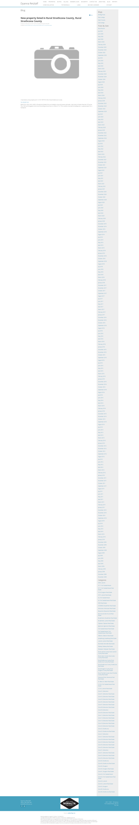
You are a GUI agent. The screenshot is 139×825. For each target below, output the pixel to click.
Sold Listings (101, 23)
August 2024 (101, 82)
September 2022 (102, 138)
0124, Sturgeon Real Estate (105, 592)
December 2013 (102, 414)
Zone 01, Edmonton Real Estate (106, 694)
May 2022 (100, 149)
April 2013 (100, 435)
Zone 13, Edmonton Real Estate (106, 718)
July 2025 (100, 58)
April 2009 (100, 563)
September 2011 (102, 486)
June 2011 (100, 494)
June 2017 (100, 301)
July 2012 (100, 459)
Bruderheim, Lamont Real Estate (106, 621)
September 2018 (102, 261)
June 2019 (100, 240)
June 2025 (100, 60)
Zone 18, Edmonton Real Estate (106, 723)
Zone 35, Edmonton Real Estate (106, 747)
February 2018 (102, 280)
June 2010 (100, 526)
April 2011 (100, 499)
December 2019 (102, 224)
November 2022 (102, 135)
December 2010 (102, 510)
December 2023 (102, 103)
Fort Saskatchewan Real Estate (106, 629)
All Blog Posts (101, 14)
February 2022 (102, 157)
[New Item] (102, 2)
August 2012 (101, 456)
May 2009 (100, 561)
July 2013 (100, 427)
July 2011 (100, 491)
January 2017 (101, 315)
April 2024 (100, 92)
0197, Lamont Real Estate (104, 595)
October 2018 (101, 258)
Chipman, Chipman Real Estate (106, 623)
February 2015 (102, 376)
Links (78, 5)
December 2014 (102, 381)
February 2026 (102, 44)
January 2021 (101, 189)
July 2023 (100, 114)
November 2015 (102, 352)
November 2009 (102, 545)
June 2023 (100, 117)
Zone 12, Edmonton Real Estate (106, 715)
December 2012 (102, 446)
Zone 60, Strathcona (103, 761)
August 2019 (101, 234)
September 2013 (102, 422)
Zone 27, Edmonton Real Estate (106, 737)
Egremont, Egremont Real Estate (106, 626)
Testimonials (65, 5)
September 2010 (102, 518)
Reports (114, 2)
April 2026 (100, 39)
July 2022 (100, 143)
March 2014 (101, 406)
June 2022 (100, 146)
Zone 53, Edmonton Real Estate (106, 755)
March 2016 (101, 341)
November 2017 (102, 288)
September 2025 (102, 55)
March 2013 (101, 438)
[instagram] (24, 806)
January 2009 (101, 571)
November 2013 (102, 416)
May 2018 (100, 272)
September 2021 (102, 167)
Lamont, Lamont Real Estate (105, 641)
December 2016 (102, 317)
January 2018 (101, 282)
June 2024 (100, 87)
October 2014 (101, 387)
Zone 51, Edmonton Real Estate (106, 753)
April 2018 (100, 274)
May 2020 (100, 210)
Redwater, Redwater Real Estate (106, 649)
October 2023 (101, 109)
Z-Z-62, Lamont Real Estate (105, 688)
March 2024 (101, 95)
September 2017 (102, 293)
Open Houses (101, 20)
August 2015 (101, 360)
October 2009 (101, 547)
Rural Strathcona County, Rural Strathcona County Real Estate (38, 25)
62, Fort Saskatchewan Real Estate (107, 600)
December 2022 (102, 133)
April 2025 (100, 66)
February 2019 (102, 250)
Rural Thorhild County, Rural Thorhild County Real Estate (107, 673)
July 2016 (100, 331)
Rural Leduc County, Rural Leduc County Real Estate (106, 656)
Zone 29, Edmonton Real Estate (106, 742)
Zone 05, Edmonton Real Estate (106, 702)
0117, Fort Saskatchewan (104, 585)
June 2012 (100, 462)
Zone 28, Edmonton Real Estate (106, 739)
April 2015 (100, 371)
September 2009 (102, 550)
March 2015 (101, 373)
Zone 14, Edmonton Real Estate (106, 720)
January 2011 (101, 507)
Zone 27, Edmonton (103, 734)
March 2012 (101, 470)
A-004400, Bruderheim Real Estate (107, 606)
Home (45, 2)
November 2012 (102, 448)
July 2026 (100, 31)
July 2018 (100, 266)
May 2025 (100, 63)
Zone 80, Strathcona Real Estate (106, 792)
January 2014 (101, 411)
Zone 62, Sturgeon (103, 786)
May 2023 (100, 119)
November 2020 (102, 194)
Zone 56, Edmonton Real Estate (106, 758)
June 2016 (100, 333)
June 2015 (100, 365)
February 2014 (102, 408)
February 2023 (102, 127)
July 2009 (100, 555)
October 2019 (101, 229)
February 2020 (102, 218)
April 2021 (100, 181)
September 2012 (102, 454)
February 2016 (102, 344)
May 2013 (100, 432)
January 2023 (101, 130)
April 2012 (100, 467)
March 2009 (101, 566)
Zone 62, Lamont (102, 781)
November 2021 (102, 162)
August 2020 (101, 202)
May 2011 (100, 497)
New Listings (101, 17)
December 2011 (102, 478)
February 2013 (102, 440)
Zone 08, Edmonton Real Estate (106, 707)
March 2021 (101, 183)
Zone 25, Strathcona (103, 728)
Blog (108, 2)
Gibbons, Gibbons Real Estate (105, 635)
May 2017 (100, 304)
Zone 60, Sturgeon (103, 766)
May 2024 (100, 90)
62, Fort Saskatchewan (104, 598)
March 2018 (101, 277)
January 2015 (101, 379)
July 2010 (100, 523)
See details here (25, 102)
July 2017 (100, 299)
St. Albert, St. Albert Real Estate (106, 681)
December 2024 (102, 74)
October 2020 (101, 197)
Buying (59, 2)
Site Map (109, 5)
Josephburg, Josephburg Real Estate (107, 638)
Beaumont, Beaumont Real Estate (107, 611)
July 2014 (100, 395)
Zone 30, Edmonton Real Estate (106, 745)
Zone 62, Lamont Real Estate (105, 784)
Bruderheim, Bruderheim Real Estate (107, 618)
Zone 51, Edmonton (103, 750)
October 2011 (101, 483)
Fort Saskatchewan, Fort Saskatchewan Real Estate (105, 632)
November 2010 (102, 513)
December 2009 (102, 542)
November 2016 (102, 320)
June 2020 (100, 208)
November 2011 (102, 480)
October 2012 (101, 451)
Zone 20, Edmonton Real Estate (106, 726)
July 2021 (100, 173)
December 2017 (102, 285)
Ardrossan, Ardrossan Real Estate (107, 608)
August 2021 (101, 170)
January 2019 (101, 253)
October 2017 (101, 290)
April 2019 (100, 245)
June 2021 (100, 175)
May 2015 (100, 368)
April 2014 (100, 403)
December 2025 (102, 47)
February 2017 (102, 312)
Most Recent (101, 28)
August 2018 (101, 264)
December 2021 (102, 159)
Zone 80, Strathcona (103, 789)
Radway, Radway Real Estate (105, 646)
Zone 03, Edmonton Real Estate (106, 699)
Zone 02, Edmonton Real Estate (106, 696)
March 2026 (101, 42)
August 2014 (101, 392)
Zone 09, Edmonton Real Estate (106, 712)
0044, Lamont (101, 583)
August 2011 (101, 488)
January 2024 (101, 101)
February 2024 (102, 98)
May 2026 (100, 36)
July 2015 (100, 363)
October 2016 (101, 323)
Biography (84, 2)
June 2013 (100, 430)
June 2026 (100, 34)
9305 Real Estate (102, 603)
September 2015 (102, 357)
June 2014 (100, 398)
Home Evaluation (48, 5)
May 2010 (100, 529)
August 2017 (101, 296)
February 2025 (102, 71)
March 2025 (101, 68)
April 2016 (100, 339)
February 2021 (102, 186)
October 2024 (101, 79)
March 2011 (101, 502)
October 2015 (101, 355)
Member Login (74, 2)
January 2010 (101, 539)
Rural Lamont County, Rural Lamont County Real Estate (107, 652)
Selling (65, 2)
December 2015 (102, 349)
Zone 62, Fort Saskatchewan (105, 774)
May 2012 (100, 464)
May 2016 (100, 336)
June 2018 (100, 269)
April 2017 (100, 307)
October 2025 (101, 52)
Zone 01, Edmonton (103, 691)
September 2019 (102, 232)
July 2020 (100, 205)
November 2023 (102, 106)
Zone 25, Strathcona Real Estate (106, 731)
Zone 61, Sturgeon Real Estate (106, 771)
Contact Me (93, 2)
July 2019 (100, 237)
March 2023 (101, 125)
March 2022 (101, 154)
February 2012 (102, 472)
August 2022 (101, 141)
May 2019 (100, 242)
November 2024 (102, 76)
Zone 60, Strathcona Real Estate (106, 763)
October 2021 (101, 165)
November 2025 (102, 50)
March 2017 (101, 309)
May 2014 (100, 400)
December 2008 (102, 574)
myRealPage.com (71, 813)
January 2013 (101, 443)
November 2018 (102, 256)
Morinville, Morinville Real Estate (106, 644)
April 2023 (100, 122)
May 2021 (100, 178)
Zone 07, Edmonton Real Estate (106, 704)
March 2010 (101, 534)
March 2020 (101, 216)
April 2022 (100, 151)
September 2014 (102, 389)
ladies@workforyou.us (26, 804)
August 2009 (101, 553)
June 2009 (100, 558)
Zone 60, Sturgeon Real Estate (106, 769)
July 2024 (100, 84)
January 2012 (101, 475)
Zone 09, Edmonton (103, 710)
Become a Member (93, 5)
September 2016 (102, 325)
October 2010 (101, 515)
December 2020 (102, 191)
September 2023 (102, 111)
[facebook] (22, 806)
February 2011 (102, 505)
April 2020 (100, 213)
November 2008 (102, 577)
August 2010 (101, 521)
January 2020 (101, 221)
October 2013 (101, 419)
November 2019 (102, 226)
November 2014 (102, 384)
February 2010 (102, 537)
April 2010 (100, 531)
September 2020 (102, 200)
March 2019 (101, 248)
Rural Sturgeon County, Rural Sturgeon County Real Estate (105, 669)
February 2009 (102, 569)
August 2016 (101, 328)
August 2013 (101, 424)
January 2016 (101, 347)
